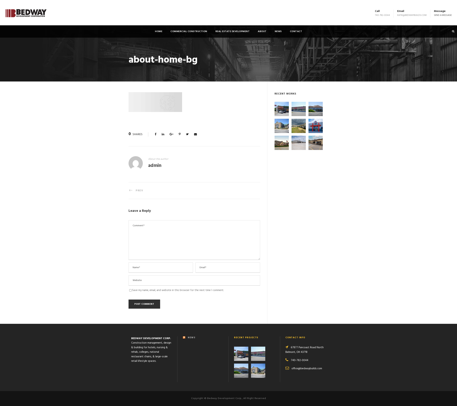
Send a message (443, 15)
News (278, 31)
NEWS (191, 337)
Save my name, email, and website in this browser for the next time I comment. (178, 290)
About (262, 31)
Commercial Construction (188, 31)
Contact (296, 31)
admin (154, 165)
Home (158, 31)
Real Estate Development (232, 31)
